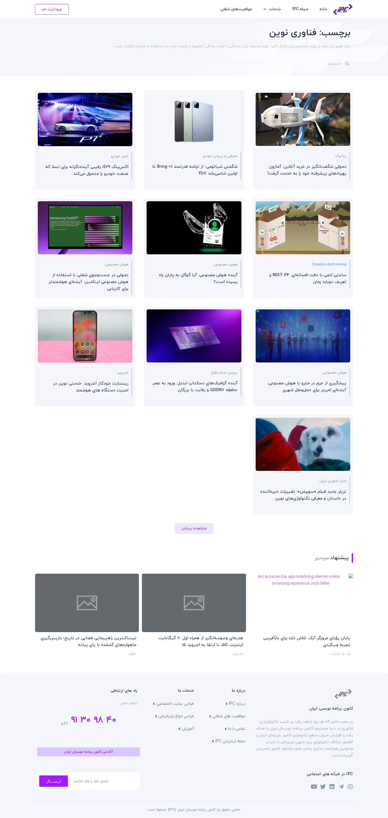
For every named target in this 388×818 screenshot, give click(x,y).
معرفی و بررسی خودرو (220, 156)
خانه (323, 9)
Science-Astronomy (329, 264)
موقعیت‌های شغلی (236, 9)
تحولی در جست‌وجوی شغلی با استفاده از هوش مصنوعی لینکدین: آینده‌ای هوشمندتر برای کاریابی (88, 282)
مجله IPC (300, 9)
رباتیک (340, 156)
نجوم (132, 653)
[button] (194, 528)
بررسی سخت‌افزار (224, 372)
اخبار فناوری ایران (333, 481)
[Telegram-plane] (341, 787)
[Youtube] (314, 787)
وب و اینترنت (340, 653)
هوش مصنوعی (225, 264)
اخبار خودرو (119, 156)
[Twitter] (323, 787)
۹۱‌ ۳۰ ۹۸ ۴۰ (93, 720)
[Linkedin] (332, 787)
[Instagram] (350, 787)
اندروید (122, 373)
